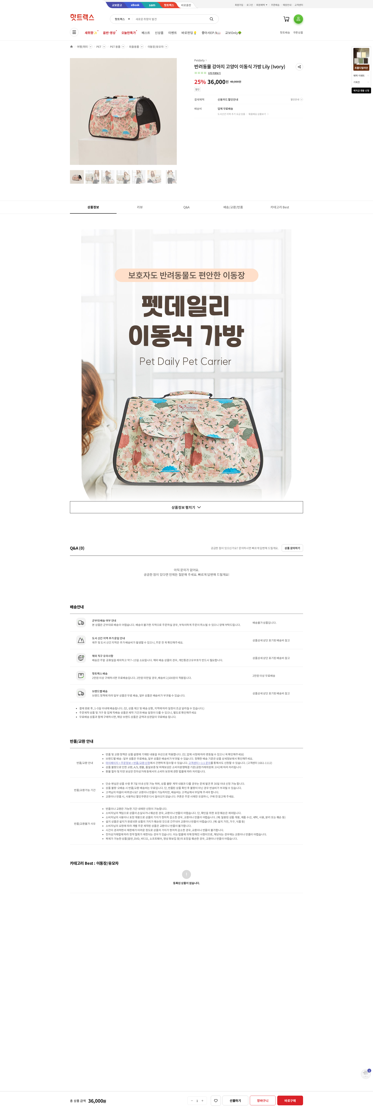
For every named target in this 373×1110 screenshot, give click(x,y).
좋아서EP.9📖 (211, 32)
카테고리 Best (279, 207)
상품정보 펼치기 (183, 507)
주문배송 (275, 4)
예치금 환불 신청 (361, 90)
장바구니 (262, 1100)
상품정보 (93, 207)
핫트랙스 (120, 19)
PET (98, 47)
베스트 (146, 32)
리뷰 (140, 207)
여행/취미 (82, 47)
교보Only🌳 (233, 32)
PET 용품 (115, 47)
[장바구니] (286, 19)
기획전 (356, 82)
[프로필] (298, 19)
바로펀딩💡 (189, 32)
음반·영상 (109, 32)
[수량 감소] (192, 1101)
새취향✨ (91, 32)
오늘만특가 (128, 32)
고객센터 (299, 4)
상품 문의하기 (292, 548)
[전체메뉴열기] (74, 32)
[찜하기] (216, 1101)
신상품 (159, 32)
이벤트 (172, 32)
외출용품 (134, 47)
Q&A (186, 207)
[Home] (71, 46)
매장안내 (287, 4)
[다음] (178, 113)
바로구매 (290, 1100)
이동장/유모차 (156, 47)
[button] (299, 66)
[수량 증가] (202, 1101)
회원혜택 (260, 4)
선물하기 (235, 1100)
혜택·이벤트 (359, 75)
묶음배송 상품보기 (257, 114)
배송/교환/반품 (233, 207)
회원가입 (239, 4)
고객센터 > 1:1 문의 (199, 763)
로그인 (250, 4)
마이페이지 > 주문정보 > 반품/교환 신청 (128, 763)
